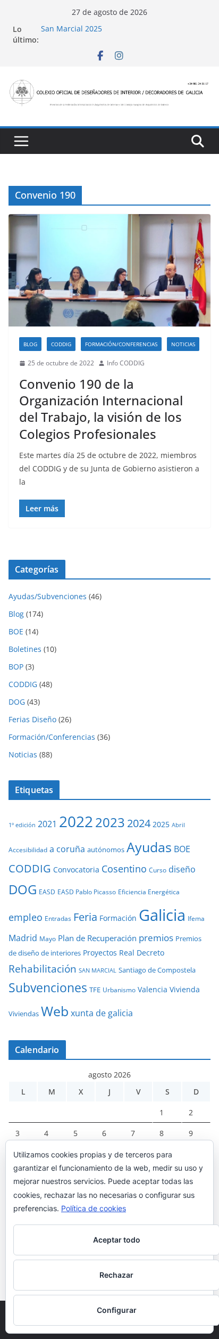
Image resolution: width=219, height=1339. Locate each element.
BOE (16, 631)
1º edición (22, 825)
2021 (47, 824)
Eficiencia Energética (149, 891)
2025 (161, 824)
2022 (76, 821)
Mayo (47, 938)
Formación (118, 918)
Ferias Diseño (32, 719)
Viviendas (24, 1013)
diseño (182, 869)
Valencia (152, 989)
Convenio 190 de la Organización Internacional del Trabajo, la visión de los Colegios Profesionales (101, 409)
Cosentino (124, 868)
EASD (47, 891)
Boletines (25, 649)
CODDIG (61, 344)
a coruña (67, 849)
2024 (138, 822)
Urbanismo (119, 989)
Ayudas (149, 847)
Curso (157, 870)
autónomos (105, 849)
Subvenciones (48, 987)
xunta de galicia (102, 1013)
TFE (94, 989)
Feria (85, 917)
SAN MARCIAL (97, 970)
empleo (26, 917)
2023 (110, 822)
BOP (16, 667)
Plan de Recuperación (97, 938)
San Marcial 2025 (71, 29)
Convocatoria (76, 869)
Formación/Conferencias (121, 344)
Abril (178, 825)
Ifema (196, 918)
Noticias (183, 344)
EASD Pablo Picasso (86, 891)
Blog (30, 344)
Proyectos (100, 953)
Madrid (23, 938)
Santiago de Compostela (157, 970)
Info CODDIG (126, 363)
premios (156, 937)
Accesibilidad (28, 849)
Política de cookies (93, 1208)
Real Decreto (141, 953)
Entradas (58, 918)
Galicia (162, 915)
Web (55, 1011)
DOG (17, 702)
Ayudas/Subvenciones (48, 596)
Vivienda (185, 989)
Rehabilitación (43, 968)
